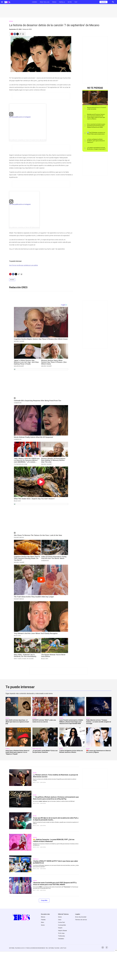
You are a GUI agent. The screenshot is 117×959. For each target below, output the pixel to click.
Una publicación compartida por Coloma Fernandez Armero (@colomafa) (27, 140)
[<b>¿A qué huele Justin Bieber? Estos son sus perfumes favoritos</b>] (45, 737)
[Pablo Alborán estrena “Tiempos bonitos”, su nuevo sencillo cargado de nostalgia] (99, 706)
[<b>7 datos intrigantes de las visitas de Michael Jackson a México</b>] (72, 737)
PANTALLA (35, 859)
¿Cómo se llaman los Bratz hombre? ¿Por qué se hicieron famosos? (96, 140)
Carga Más (44, 900)
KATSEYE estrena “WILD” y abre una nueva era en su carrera (44, 721)
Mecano (12, 279)
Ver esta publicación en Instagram (20, 117)
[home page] (7, 2)
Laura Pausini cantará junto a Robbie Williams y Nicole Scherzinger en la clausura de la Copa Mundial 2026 (71, 721)
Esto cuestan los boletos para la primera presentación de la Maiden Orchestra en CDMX (96, 125)
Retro (70, 2)
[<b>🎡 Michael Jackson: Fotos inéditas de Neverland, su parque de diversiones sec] (20, 777)
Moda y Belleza (44, 2)
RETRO (61, 748)
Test (75, 2)
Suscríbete (103, 2)
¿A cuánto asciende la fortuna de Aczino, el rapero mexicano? (96, 148)
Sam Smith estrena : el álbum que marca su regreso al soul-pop (17, 721)
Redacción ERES (27, 29)
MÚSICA (11, 21)
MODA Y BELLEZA (36, 748)
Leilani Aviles (43, 782)
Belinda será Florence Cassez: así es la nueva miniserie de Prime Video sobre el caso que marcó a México (96, 116)
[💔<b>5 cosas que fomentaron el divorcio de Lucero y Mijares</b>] (99, 737)
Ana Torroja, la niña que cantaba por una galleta (23, 265)
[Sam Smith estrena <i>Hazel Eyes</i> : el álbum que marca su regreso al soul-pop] (18, 706)
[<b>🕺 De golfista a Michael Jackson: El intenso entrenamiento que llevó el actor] (20, 799)
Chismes (34, 2)
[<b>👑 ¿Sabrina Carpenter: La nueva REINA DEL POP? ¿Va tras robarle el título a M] (20, 842)
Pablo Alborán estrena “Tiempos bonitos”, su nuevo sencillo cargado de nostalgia (98, 721)
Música (54, 2)
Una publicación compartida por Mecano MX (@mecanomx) (24, 227)
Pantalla (62, 2)
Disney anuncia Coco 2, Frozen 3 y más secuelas (96, 108)
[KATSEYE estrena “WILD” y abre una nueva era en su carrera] (45, 706)
